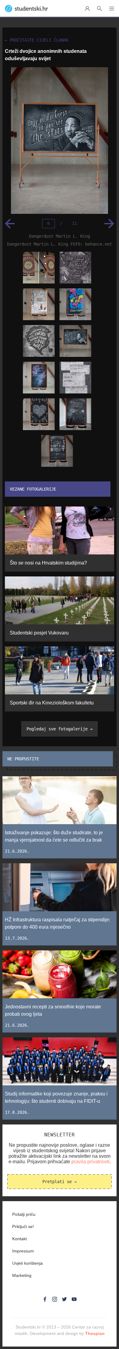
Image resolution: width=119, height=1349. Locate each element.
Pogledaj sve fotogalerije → (59, 728)
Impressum (23, 1250)
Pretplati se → (59, 1181)
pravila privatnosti (90, 1161)
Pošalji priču (23, 1214)
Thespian (95, 1333)
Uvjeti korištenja (27, 1263)
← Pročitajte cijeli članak (36, 40)
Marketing (21, 1275)
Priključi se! (23, 1226)
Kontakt (19, 1238)
